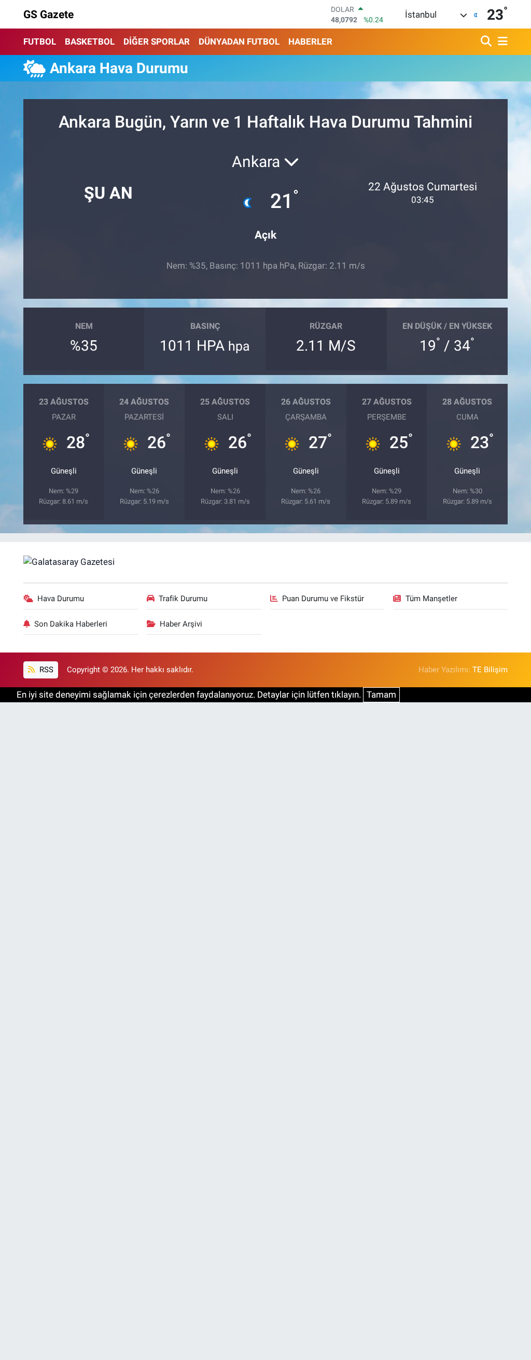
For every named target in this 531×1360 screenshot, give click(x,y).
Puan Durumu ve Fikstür (323, 598)
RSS (45, 669)
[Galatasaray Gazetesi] (69, 561)
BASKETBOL (90, 41)
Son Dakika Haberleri (70, 624)
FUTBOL (39, 41)
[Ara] (487, 42)
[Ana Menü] (501, 42)
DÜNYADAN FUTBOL (239, 41)
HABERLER (310, 41)
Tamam (381, 694)
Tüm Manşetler (431, 598)
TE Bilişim (490, 669)
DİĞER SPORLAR (156, 41)
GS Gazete (48, 14)
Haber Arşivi (181, 624)
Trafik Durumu (183, 598)
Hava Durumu (60, 598)
